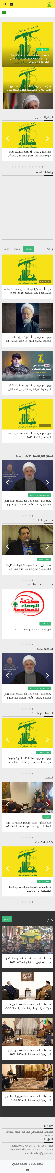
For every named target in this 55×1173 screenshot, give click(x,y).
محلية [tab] (29, 249)
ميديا (49, 920)
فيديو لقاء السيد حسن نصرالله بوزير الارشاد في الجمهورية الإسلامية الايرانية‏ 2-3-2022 (28, 1098)
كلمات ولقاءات (44, 881)
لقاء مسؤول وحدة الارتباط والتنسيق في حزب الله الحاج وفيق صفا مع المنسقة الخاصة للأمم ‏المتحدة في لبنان (28, 824)
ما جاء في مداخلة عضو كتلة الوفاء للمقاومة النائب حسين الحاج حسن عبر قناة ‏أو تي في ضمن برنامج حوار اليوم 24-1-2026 (28, 566)
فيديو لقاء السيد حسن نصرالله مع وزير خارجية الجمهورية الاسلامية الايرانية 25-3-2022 (29, 1052)
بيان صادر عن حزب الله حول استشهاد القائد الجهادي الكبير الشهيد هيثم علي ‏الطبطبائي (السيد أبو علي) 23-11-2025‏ (29, 387)
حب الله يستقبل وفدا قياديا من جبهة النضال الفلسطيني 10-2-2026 (29, 888)
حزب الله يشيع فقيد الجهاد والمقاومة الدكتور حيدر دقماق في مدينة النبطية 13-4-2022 (28, 960)
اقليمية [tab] (17, 249)
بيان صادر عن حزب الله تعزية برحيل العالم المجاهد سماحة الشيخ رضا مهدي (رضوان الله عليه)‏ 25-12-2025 (28, 338)
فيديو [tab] (7, 919)
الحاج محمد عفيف (43, 752)
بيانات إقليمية (42, 49)
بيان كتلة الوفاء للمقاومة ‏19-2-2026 (32, 630)
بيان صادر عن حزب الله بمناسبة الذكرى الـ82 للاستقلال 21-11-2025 (29, 435)
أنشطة (47, 817)
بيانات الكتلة (45, 624)
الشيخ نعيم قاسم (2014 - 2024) (39, 495)
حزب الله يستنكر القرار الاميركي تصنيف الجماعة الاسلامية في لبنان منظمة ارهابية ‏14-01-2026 (27, 290)
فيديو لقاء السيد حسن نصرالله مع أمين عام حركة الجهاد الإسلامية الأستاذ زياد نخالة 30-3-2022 (28, 1006)
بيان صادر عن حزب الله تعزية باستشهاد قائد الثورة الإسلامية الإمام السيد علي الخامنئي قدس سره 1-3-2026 (29, 58)
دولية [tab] (6, 249)
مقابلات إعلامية (44, 559)
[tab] (27, 80)
